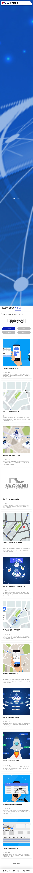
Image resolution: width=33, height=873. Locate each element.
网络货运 (20, 314)
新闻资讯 (8, 314)
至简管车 (8, 332)
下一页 (18, 863)
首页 (4, 314)
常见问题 (18, 308)
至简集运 (8, 328)
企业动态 (5, 308)
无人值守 (24, 328)
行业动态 (11, 308)
